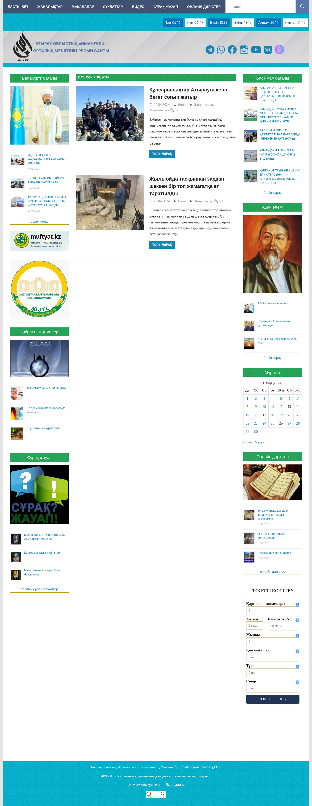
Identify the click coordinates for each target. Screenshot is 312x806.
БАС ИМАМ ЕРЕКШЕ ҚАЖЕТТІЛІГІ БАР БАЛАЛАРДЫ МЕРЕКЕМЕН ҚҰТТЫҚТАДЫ (280, 134)
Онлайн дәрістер (204, 6)
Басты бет (18, 6)
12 (281, 406)
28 (298, 423)
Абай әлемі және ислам (273, 303)
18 (272, 415)
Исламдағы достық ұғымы (274, 553)
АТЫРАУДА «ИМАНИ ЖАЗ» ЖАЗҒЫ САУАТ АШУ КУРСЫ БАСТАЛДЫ (278, 154)
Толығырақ (162, 153)
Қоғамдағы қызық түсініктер (42, 552)
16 (255, 415)
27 (289, 423)
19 (281, 415)
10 (264, 406)
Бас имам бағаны (272, 77)
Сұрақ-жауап (165, 6)
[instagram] (244, 54)
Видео (138, 6)
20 (289, 415)
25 (273, 423)
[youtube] (256, 54)
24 (264, 423)
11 (273, 406)
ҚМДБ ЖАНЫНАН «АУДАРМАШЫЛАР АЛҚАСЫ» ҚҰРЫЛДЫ (47, 159)
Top (301, 795)
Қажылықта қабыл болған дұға (46, 388)
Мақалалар (83, 6)
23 (256, 423)
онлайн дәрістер (273, 571)
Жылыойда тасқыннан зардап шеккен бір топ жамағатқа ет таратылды (186, 186)
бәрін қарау (39, 221)
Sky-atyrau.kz (175, 785)
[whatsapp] (221, 54)
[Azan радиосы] (279, 54)
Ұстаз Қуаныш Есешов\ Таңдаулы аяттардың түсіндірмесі (273, 515)
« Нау (247, 442)
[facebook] (232, 54)
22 (247, 423)
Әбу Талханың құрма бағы (43, 428)
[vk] (268, 54)
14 (297, 406)
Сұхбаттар (113, 6)
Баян (182, 104)
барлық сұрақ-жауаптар (39, 589)
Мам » (259, 442)
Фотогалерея (159, 110)
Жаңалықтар (50, 6)
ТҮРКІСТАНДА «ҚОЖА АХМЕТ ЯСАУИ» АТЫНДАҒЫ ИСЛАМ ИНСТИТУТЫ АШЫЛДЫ (47, 201)
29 (247, 431)
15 (247, 415)
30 (256, 431)
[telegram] (210, 54)
